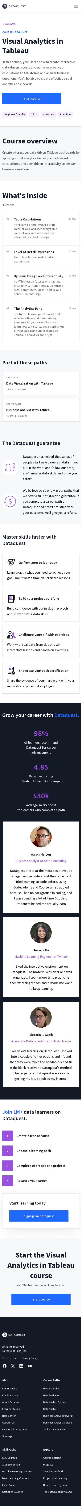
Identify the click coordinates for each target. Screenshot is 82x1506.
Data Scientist (51, 1388)
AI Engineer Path (11, 1464)
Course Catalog (52, 1457)
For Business (9, 1388)
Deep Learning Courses (15, 1478)
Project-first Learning (55, 1478)
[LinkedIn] (21, 1366)
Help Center (9, 1415)
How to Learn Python (55, 1485)
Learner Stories (11, 1409)
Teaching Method (53, 1471)
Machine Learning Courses (17, 1471)
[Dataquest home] (14, 6)
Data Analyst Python (54, 1402)
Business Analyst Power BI (58, 1415)
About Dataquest (12, 1402)
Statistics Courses (12, 1492)
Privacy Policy (30, 1358)
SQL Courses (9, 1457)
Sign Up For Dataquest (39, 1216)
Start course (31, 98)
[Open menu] (76, 6)
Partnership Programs (14, 1429)
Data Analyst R (51, 1409)
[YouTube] (29, 1366)
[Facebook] (4, 1366)
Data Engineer (51, 1395)
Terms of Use (9, 1358)
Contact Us (8, 1422)
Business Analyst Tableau (57, 1422)
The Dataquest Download (57, 1492)
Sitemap (7, 1436)
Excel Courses (10, 1485)
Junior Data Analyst (54, 1429)
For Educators (10, 1395)
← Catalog (9, 23)
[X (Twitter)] (13, 1366)
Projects (48, 1464)
